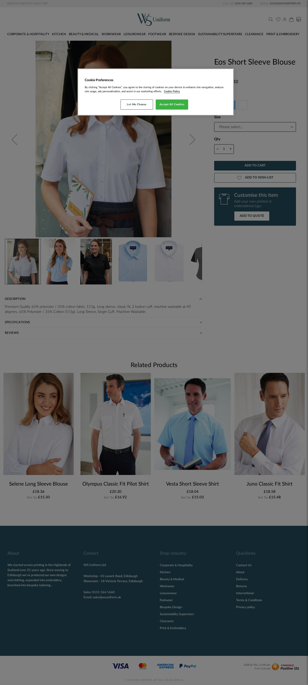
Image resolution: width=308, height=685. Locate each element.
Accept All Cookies (172, 104)
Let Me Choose (136, 104)
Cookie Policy (172, 91)
